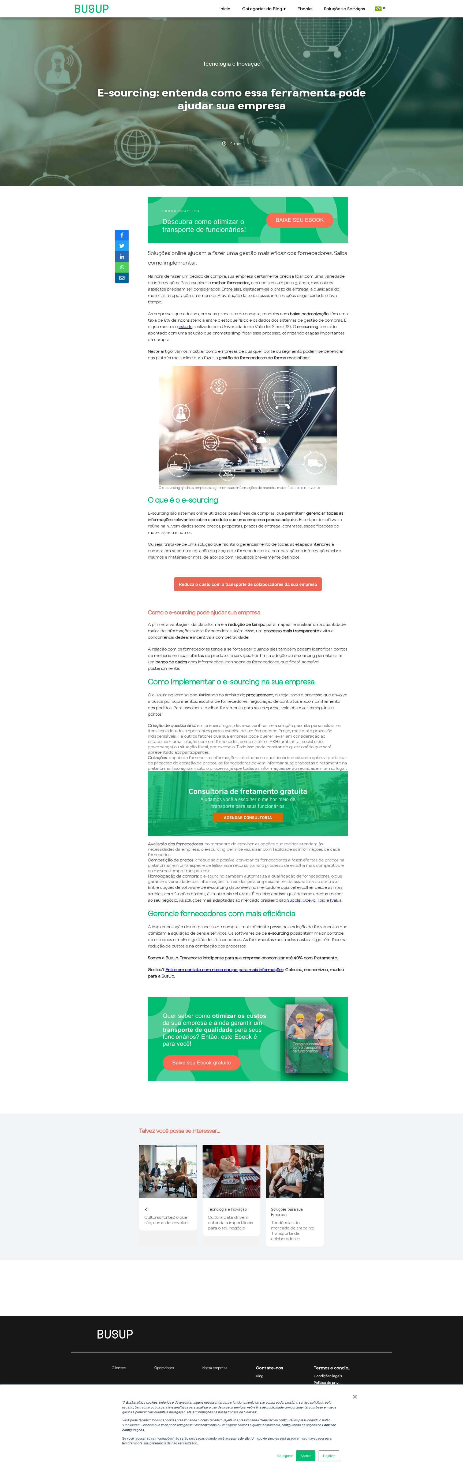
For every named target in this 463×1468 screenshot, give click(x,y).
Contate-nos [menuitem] (269, 1368)
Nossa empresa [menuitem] (214, 1368)
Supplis (294, 900)
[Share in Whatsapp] (122, 267)
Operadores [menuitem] (164, 1368)
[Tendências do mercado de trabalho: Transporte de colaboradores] (295, 1195)
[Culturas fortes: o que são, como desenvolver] (168, 1195)
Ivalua (336, 900)
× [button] (355, 1394)
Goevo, (310, 900)
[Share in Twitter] (122, 245)
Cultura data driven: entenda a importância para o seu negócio (230, 1222)
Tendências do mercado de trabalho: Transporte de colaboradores (292, 1230)
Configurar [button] (285, 1455)
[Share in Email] (122, 278)
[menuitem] (379, 8)
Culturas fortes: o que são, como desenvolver (166, 1219)
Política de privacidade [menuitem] (332, 1383)
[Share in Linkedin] (122, 256)
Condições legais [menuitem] (328, 1376)
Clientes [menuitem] (119, 1368)
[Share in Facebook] (122, 235)
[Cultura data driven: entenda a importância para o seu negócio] (232, 1195)
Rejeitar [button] (329, 1455)
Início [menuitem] (224, 8)
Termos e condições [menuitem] (332, 1368)
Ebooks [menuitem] (304, 8)
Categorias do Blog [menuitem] (262, 8)
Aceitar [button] (306, 1455)
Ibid (322, 900)
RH (147, 1209)
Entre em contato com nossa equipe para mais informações (224, 969)
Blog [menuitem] (259, 1376)
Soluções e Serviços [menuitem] (344, 8)
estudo (185, 326)
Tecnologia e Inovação (231, 63)
